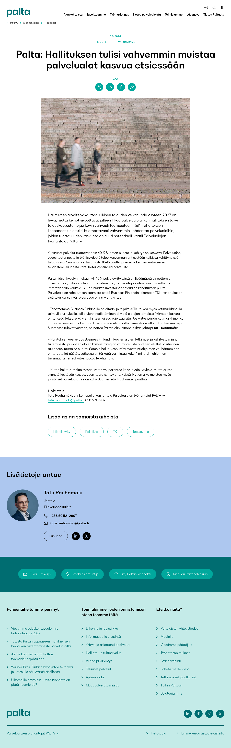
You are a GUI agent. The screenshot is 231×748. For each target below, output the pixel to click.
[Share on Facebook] (121, 87)
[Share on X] (99, 87)
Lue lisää (55, 536)
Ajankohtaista (31, 22)
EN (222, 7)
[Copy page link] (132, 87)
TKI (115, 432)
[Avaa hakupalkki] (214, 7)
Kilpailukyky (61, 432)
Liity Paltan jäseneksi (135, 574)
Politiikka (91, 432)
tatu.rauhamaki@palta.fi (66, 400)
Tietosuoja (158, 733)
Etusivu (14, 22)
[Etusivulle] (18, 13)
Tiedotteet (50, 22)
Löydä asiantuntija (85, 574)
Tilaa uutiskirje (40, 574)
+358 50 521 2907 (63, 516)
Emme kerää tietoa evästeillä (202, 733)
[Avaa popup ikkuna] (206, 7)
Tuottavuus (141, 432)
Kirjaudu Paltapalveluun (190, 574)
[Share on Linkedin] (110, 87)
